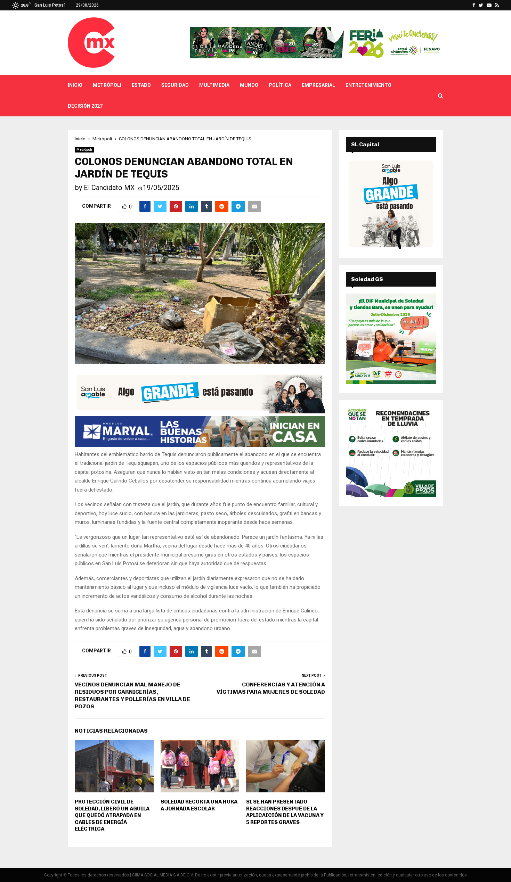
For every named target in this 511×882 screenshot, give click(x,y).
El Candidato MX (109, 187)
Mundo (249, 85)
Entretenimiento (368, 85)
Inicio (75, 85)
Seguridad (175, 85)
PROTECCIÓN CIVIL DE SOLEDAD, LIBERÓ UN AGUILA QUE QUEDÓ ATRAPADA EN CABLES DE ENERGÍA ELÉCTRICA (112, 815)
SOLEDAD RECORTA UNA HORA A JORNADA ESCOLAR (199, 805)
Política (280, 85)
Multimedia (214, 85)
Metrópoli (107, 85)
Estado (141, 85)
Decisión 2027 (85, 106)
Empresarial (318, 85)
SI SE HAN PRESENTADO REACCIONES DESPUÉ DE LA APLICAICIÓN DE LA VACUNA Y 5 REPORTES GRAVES (285, 812)
